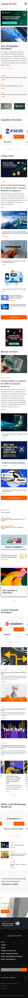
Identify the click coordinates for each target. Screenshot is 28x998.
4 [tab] (12, 149)
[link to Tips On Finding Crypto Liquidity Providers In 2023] (14, 693)
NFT (11, 857)
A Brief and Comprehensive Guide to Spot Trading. (14, 94)
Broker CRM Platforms (8, 959)
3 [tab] (11, 149)
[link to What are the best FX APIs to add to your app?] (14, 278)
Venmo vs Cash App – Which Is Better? (18, 865)
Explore (18, 136)
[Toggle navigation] (26, 4)
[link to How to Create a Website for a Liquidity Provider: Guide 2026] (14, 423)
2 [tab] (9, 149)
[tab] (14, 512)
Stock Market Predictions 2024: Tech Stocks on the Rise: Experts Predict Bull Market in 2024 (13, 747)
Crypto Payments (5, 559)
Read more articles (14, 498)
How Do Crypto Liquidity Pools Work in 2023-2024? (14, 77)
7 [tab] (16, 149)
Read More (14, 317)
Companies (12, 300)
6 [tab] (15, 149)
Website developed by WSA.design (9, 983)
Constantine (4, 554)
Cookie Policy (4, 986)
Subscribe (24, 969)
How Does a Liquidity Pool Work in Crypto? (12, 86)
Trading (3, 96)
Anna (2, 92)
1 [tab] (8, 149)
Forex (10, 308)
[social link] (26, 977)
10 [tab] (20, 149)
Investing (3, 409)
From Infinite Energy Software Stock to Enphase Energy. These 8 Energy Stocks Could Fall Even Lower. (13, 779)
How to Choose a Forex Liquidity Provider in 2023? (14, 673)
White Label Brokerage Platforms (12, 956)
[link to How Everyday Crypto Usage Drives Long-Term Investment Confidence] (14, 250)
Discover (9, 68)
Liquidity (3, 79)
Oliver (2, 84)
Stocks (7, 791)
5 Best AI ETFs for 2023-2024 (17, 845)
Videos (3, 948)
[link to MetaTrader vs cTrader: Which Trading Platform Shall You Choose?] (14, 479)
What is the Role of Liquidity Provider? (11, 591)
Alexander (3, 75)
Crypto (2, 207)
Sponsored (23, 11)
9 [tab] (19, 149)
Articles (3, 945)
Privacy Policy (4, 988)
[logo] (9, 3)
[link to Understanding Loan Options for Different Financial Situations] (14, 365)
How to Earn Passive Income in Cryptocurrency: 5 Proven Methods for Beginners (13, 188)
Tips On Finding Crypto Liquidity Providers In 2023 (13, 709)
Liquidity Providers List (8, 950)
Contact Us (5, 911)
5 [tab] (13, 149)
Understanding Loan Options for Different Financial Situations (13, 384)
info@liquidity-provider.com (8, 977)
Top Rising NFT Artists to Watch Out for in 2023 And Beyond (18, 854)
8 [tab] (18, 149)
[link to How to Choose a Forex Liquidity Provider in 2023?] (14, 657)
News (2, 942)
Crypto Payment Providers (9, 953)
